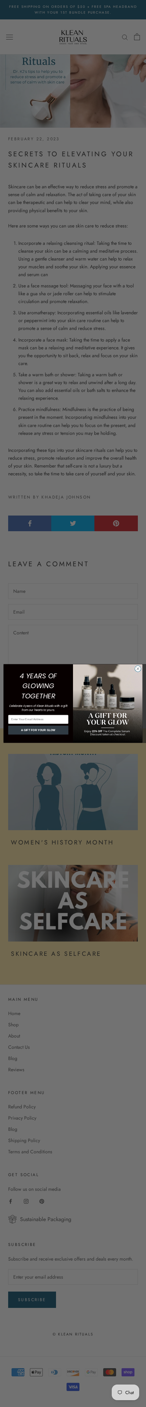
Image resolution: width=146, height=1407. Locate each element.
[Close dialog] (138, 669)
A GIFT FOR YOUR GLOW (38, 730)
